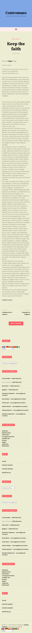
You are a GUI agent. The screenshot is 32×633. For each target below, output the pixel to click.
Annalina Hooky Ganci (8, 414)
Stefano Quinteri (7, 410)
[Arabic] (16, 347)
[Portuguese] (14, 347)
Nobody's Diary (6, 433)
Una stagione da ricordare (18, 399)
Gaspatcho (5, 444)
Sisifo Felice (5, 434)
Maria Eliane (5, 399)
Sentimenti (16, 39)
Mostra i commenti (16, 323)
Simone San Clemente (8, 393)
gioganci (4, 389)
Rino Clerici (5, 386)
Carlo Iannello (6, 378)
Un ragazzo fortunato (8, 436)
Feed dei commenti (7, 469)
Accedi (4, 461)
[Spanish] (10, 347)
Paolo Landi (5, 402)
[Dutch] (12, 347)
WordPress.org (6, 472)
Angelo (4, 442)
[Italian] (19, 347)
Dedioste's (5, 431)
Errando (4, 440)
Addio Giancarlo (16, 378)
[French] (5, 347)
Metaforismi (5, 446)
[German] (7, 347)
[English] (3, 347)
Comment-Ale (6, 438)
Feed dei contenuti (7, 465)
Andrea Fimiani (6, 406)
